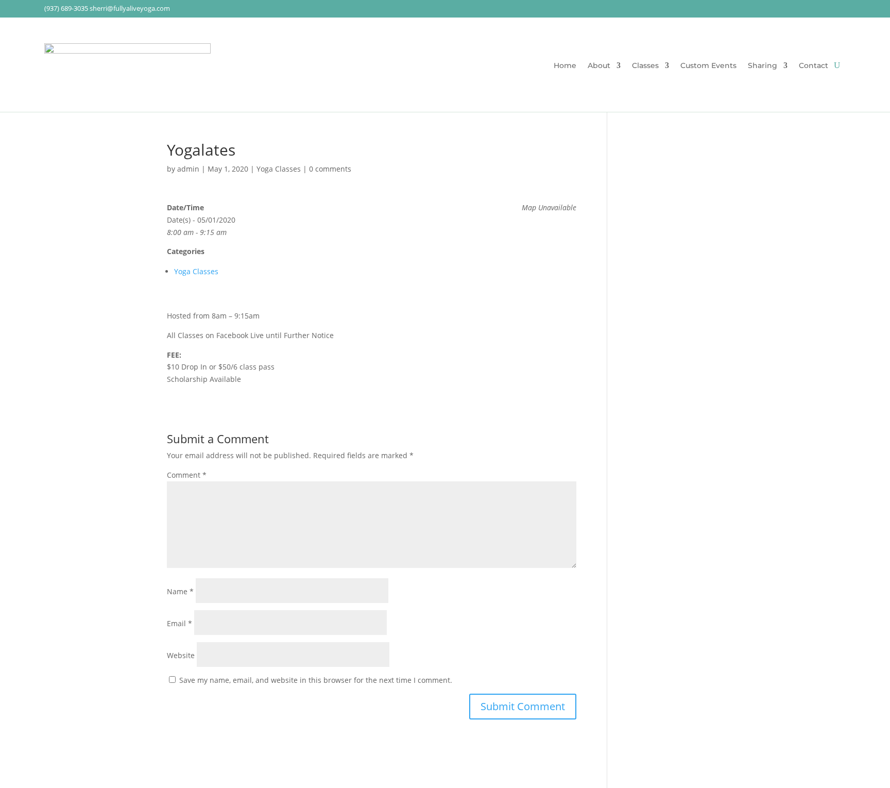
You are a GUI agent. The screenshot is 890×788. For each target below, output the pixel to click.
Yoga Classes (278, 169)
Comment (187, 475)
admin (188, 169)
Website (181, 655)
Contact (813, 66)
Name (180, 591)
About (599, 66)
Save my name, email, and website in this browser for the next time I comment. (315, 680)
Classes (645, 66)
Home (565, 66)
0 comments (330, 169)
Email (179, 623)
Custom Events (708, 66)
